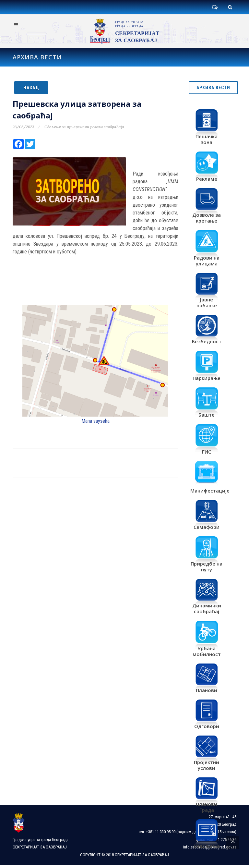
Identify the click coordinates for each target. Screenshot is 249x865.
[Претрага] (229, 7)
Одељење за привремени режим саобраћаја (84, 126)
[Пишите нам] (214, 7)
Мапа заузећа (95, 421)
